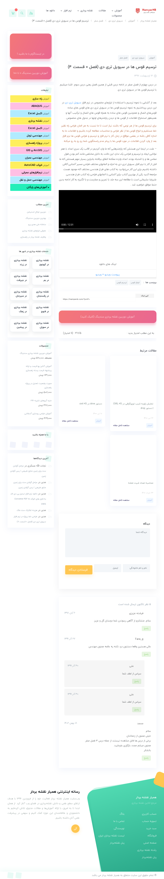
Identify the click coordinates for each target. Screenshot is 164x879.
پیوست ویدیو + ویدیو (108, 274)
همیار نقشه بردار (148, 20)
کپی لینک (144, 295)
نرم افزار (68, 10)
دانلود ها (50, 10)
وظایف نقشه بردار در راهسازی (33, 237)
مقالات (102, 10)
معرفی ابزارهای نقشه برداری (34, 230)
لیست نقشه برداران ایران (111, 835)
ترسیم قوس (122, 282)
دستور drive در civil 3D (90, 403)
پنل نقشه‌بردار (149, 857)
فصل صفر (98, 20)
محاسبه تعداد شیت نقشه (140, 483)
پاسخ (146, 628)
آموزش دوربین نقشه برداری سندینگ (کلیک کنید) (108, 317)
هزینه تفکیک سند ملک (27, 510)
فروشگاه (152, 835)
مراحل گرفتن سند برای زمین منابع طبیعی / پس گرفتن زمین (28, 471)
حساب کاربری (149, 814)
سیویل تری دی (115, 20)
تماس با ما (118, 821)
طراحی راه (71, 126)
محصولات (117, 15)
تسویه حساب (149, 821)
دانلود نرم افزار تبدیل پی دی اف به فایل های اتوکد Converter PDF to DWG (28, 499)
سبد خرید (151, 828)
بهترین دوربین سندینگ (35, 218)
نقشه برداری (86, 10)
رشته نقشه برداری (146, 850)
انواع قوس (135, 282)
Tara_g (139, 639)
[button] (22, 13)
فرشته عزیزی (136, 613)
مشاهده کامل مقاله (121, 425)
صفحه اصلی (149, 843)
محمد (140, 723)
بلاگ (122, 814)
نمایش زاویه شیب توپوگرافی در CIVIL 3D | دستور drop (133, 406)
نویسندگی (119, 828)
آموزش (118, 10)
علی (131, 666)
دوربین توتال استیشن (36, 212)
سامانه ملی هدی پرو (37, 224)
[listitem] (42, 262)
